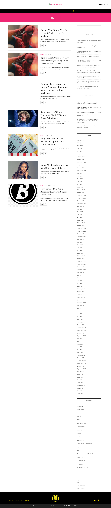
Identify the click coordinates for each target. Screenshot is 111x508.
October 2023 (81, 234)
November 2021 (81, 297)
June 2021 (80, 311)
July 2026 (79, 143)
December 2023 (81, 228)
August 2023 (80, 239)
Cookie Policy (67, 505)
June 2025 (80, 178)
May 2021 (79, 313)
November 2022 (81, 264)
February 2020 (81, 355)
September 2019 (81, 369)
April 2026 (79, 151)
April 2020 (79, 349)
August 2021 (80, 305)
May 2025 (79, 181)
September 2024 (81, 203)
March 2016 (80, 382)
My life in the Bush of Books (84, 443)
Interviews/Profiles (82, 423)
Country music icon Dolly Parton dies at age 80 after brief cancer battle (88, 82)
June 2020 (80, 344)
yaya (78, 102)
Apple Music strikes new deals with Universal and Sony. (55, 166)
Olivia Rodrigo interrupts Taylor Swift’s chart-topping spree (88, 121)
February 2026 (81, 156)
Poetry (79, 450)
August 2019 (80, 371)
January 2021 (80, 324)
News (87, 11)
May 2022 (79, 280)
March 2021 (80, 319)
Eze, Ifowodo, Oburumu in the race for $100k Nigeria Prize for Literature (89, 61)
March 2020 (80, 352)
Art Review (80, 406)
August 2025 (80, 173)
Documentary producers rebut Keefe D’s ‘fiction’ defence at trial (87, 87)
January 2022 (80, 291)
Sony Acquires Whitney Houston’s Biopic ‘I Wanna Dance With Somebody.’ (53, 115)
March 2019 (80, 377)
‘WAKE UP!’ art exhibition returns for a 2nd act (89, 56)
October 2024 (81, 200)
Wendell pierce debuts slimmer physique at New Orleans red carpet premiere (88, 66)
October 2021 (80, 300)
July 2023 (79, 242)
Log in (78, 480)
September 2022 (81, 269)
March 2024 (80, 220)
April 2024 (79, 217)
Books (78, 413)
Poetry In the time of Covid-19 (85, 454)
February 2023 (81, 256)
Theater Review (81, 457)
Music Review (31, 11)
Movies (42, 27)
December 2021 (81, 294)
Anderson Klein (81, 112)
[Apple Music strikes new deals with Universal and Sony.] (23, 170)
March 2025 (80, 187)
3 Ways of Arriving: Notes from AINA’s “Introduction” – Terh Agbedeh (87, 102)
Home (22, 11)
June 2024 (80, 212)
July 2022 (79, 275)
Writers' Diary (80, 464)
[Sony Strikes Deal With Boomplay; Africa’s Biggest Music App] (23, 195)
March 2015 (80, 393)
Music (78, 437)
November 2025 (81, 165)
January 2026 (80, 159)
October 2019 (80, 366)
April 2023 (79, 250)
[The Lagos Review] (55, 4)
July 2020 (79, 341)
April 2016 (79, 380)
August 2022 (80, 272)
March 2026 (80, 154)
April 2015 (79, 391)
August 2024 (80, 206)
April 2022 (79, 283)
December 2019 (81, 360)
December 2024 (81, 195)
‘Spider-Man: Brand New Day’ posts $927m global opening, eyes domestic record (54, 60)
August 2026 (80, 140)
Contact (27, 500)
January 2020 (80, 358)
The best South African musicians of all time (86, 126)
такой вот (79, 126)
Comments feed (81, 485)
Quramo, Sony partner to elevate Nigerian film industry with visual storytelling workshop (55, 88)
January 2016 (80, 388)
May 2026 (79, 148)
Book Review (41, 11)
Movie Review (51, 11)
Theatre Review (61, 11)
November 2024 (81, 198)
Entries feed (80, 482)
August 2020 (80, 338)
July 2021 (79, 308)
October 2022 (80, 267)
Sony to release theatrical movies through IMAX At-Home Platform (53, 141)
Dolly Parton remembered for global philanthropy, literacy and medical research (88, 71)
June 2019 (80, 374)
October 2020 (81, 333)
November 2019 (81, 363)
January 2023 (80, 258)
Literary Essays (81, 426)
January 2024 (80, 225)
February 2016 (81, 385)
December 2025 (81, 162)
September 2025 (81, 170)
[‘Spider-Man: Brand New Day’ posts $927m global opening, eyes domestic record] (23, 64)
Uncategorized (81, 460)
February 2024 (81, 223)
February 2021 (81, 322)
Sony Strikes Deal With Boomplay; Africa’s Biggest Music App (53, 191)
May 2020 (79, 346)
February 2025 (81, 189)
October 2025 (81, 167)
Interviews (79, 11)
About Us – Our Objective (16, 500)
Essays (71, 11)
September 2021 (81, 302)
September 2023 (81, 236)
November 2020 (81, 330)
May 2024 (79, 214)
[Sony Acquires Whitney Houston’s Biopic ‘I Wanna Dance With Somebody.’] (23, 118)
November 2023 (81, 231)
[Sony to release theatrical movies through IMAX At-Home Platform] (23, 145)
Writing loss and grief (82, 467)
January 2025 (80, 192)
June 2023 (80, 245)
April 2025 (79, 184)
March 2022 (80, 286)
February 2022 (81, 289)
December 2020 (81, 327)
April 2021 (79, 316)
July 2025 (79, 176)
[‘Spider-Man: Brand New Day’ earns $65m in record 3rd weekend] (23, 36)
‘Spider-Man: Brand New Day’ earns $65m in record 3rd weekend (54, 33)
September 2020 (81, 335)
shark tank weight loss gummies (85, 119)
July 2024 (79, 209)
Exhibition (79, 419)
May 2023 (79, 247)
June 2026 (80, 145)
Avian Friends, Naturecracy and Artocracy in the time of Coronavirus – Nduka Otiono (89, 114)
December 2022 (81, 261)
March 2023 (80, 253)
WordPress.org (81, 488)
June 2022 (80, 278)
